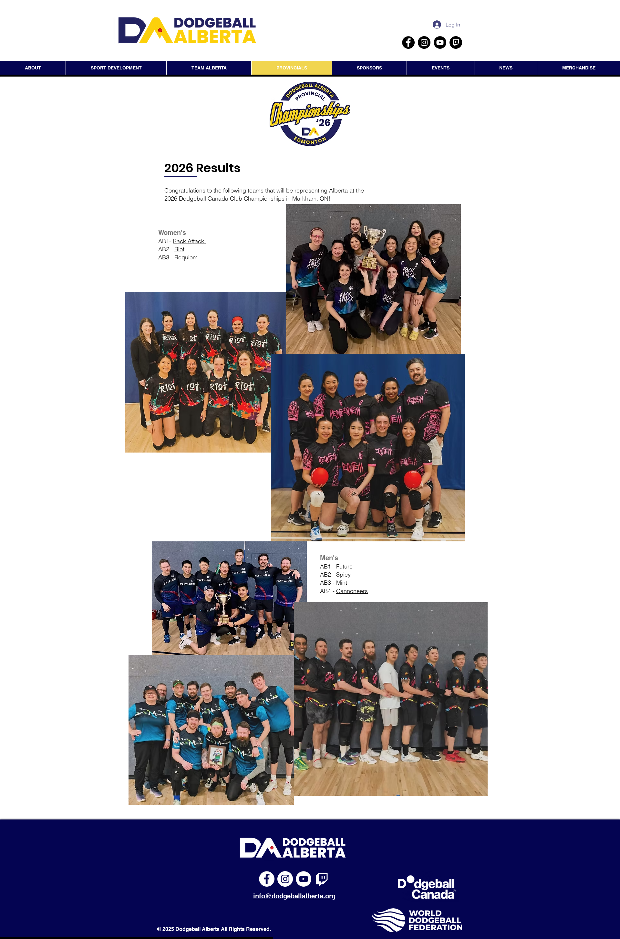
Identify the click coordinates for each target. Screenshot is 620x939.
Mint (341, 582)
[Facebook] (408, 42)
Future (344, 566)
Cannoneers (352, 591)
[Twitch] (322, 879)
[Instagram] (424, 42)
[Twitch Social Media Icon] (456, 42)
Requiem (186, 257)
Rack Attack (189, 241)
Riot (179, 249)
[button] (440, 68)
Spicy (343, 574)
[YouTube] (440, 42)
